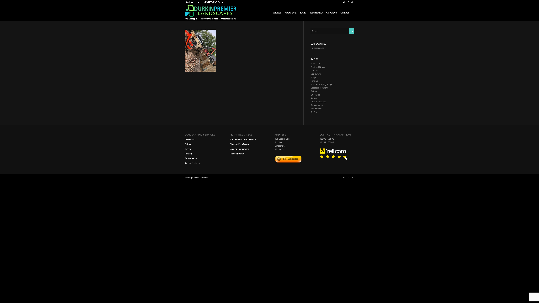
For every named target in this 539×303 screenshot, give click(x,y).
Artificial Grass (318, 67)
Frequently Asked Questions (243, 139)
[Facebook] (348, 2)
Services (314, 98)
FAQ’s (313, 77)
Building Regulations (239, 149)
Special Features (318, 101)
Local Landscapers (319, 87)
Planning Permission (239, 144)
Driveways (316, 74)
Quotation (315, 94)
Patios (314, 91)
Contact (314, 70)
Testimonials (316, 108)
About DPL (316, 63)
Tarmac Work (317, 105)
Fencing (314, 81)
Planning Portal (237, 153)
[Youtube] (352, 2)
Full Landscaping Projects (323, 84)
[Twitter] (344, 2)
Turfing (314, 112)
